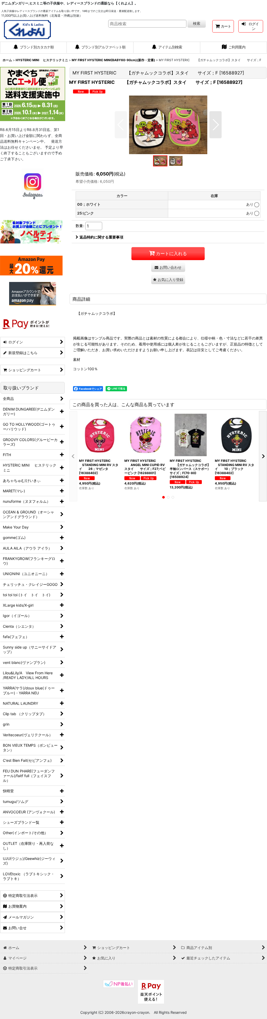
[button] (121, 124)
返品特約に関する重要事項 (101, 237)
